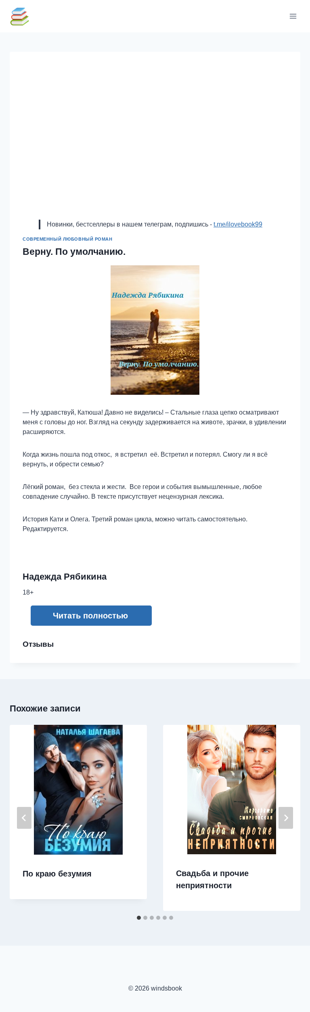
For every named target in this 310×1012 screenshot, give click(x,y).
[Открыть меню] (292, 16)
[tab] (139, 918)
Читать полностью (90, 615)
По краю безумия (57, 873)
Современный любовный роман (68, 239)
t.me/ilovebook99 (238, 224)
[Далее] (286, 818)
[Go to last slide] (24, 818)
